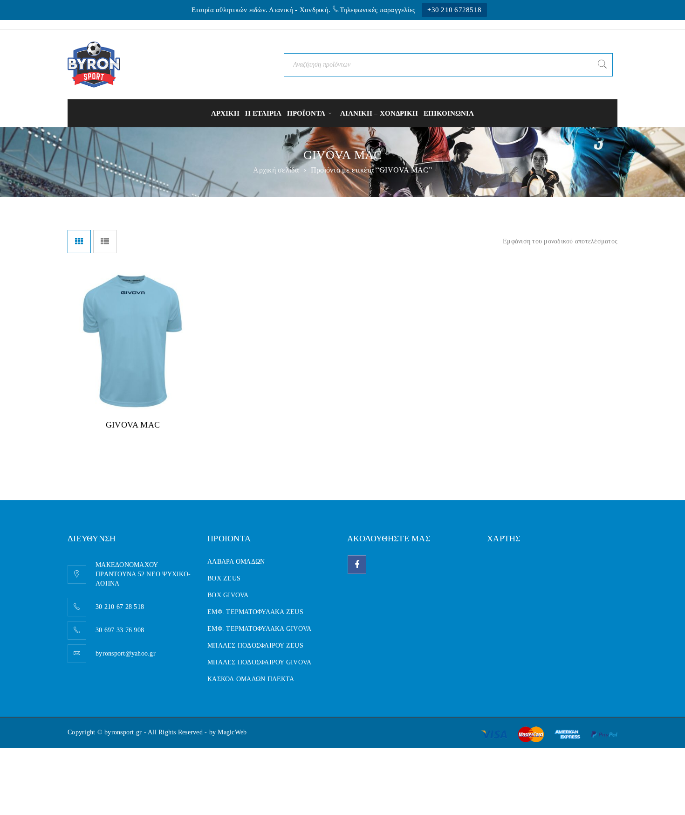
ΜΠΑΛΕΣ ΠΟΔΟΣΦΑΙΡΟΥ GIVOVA (259, 662)
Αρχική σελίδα (276, 170)
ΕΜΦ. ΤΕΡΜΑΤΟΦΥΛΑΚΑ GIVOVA (259, 628)
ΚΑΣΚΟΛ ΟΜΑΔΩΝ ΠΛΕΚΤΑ (250, 679)
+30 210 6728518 (454, 10)
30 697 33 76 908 (120, 630)
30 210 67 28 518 (120, 606)
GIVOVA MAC (133, 424)
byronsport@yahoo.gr (126, 653)
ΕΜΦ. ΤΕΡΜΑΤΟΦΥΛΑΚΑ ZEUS (255, 611)
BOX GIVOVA (228, 595)
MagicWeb (232, 732)
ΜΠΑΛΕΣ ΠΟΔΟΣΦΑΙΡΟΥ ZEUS (255, 645)
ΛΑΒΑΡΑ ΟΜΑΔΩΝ (236, 561)
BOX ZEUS (223, 578)
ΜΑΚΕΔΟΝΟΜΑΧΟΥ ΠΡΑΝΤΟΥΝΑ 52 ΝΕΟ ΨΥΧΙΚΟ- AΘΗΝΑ (143, 574)
